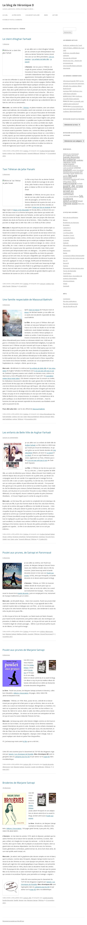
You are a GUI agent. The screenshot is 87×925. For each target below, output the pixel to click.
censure (42, 284)
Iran (14, 153)
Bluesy (65, 220)
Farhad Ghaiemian (32, 537)
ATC (76, 155)
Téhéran (26, 108)
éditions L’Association (20, 693)
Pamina (65, 266)
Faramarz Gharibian (19, 537)
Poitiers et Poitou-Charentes (12, 20)
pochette (79, 183)
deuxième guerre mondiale (71, 172)
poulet (33, 767)
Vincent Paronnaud (46, 634)
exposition (66, 173)
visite (75, 203)
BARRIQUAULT (67, 96)
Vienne (67, 203)
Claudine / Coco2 (68, 235)
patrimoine (70, 183)
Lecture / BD (27, 764)
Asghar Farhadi (45, 151)
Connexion (66, 299)
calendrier (67, 162)
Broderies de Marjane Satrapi (19, 782)
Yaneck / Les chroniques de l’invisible (20, 754)
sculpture (68, 198)
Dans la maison (34, 310)
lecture (72, 175)
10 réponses (7, 788)
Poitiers (67, 188)
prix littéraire (40, 767)
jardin (65, 176)
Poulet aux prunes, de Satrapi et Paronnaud (27, 552)
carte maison (68, 164)
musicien (30, 634)
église (64, 205)
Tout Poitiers (67, 273)
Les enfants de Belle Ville (40, 59)
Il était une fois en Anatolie (41, 207)
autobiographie (48, 898)
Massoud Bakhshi (38, 409)
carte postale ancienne (70, 166)
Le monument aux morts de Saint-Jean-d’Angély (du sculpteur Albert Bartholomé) (73, 108)
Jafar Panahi (7, 286)
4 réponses (6, 305)
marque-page (67, 178)
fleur (81, 173)
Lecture (55, 15)
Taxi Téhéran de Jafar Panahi (19, 169)
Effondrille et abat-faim (70, 245)
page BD (47, 757)
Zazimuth (66, 286)
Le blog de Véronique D (18, 5)
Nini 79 (65, 261)
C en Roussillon (68, 233)
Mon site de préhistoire (70, 217)
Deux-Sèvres (80, 170)
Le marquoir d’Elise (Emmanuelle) (73, 256)
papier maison (67, 181)
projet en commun (68, 192)
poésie (15, 419)
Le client (28, 455)
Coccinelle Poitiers (69, 238)
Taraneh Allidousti (33, 153)
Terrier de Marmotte (69, 271)
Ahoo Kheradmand (46, 414)
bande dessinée (23, 593)
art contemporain (74, 154)
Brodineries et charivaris (71, 222)
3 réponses (6, 558)
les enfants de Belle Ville (38, 368)
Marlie (65, 253)
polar (16, 539)
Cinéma (25, 151)
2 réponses (6, 174)
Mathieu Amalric (22, 634)
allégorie (65, 154)
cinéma (9, 153)
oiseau (82, 179)
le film (25, 741)
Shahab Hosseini (21, 153)
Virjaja (65, 284)
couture (67, 169)
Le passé (50, 453)
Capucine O (67, 228)
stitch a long (70, 200)
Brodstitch (66, 225)
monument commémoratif (71, 179)
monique (66, 91)
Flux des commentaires (70, 304)
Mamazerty (66, 250)
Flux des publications (70, 301)
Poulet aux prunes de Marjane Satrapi (24, 649)
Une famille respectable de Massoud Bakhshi (27, 299)
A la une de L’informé (70, 58)
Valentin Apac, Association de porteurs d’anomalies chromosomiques (72, 278)
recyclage (65, 196)
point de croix (73, 186)
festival (77, 173)
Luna (64, 248)
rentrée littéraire (74, 196)
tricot (80, 201)
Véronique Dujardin (69, 81)
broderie (69, 160)
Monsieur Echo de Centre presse (73, 258)
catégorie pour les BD (22, 757)
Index (46, 15)
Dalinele (65, 243)
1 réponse (6, 44)
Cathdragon (67, 230)
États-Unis (81, 203)
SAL (81, 196)
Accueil (5, 15)
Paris (74, 180)
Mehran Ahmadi (45, 417)
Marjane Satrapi (11, 634)
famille (16, 900)
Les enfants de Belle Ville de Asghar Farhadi (27, 432)
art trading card (68, 155)
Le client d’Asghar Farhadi (17, 38)
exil (18, 417)
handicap (42, 537)
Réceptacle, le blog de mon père (73, 268)
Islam (25, 417)
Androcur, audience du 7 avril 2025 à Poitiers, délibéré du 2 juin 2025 (73, 47)
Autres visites (16, 15)
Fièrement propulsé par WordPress (13, 921)
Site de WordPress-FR (70, 306)
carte (73, 162)
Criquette (66, 240)
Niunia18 (66, 263)
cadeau (79, 160)
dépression (49, 631)
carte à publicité (68, 168)
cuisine (74, 170)
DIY (81, 171)
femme (21, 900)
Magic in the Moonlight (21, 210)
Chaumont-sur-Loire (32, 15)
